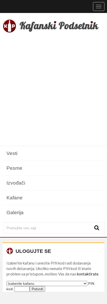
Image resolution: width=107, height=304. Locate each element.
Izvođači (15, 183)
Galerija (15, 212)
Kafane (14, 197)
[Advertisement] (53, 90)
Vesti (11, 153)
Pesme (14, 168)
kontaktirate (87, 274)
